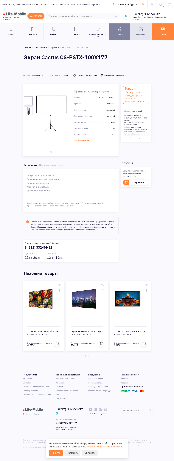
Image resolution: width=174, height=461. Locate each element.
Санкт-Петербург (125, 4)
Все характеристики (83, 140)
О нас (4, 4)
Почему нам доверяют (98, 386)
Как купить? (14, 4)
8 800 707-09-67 (66, 423)
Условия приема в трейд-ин (100, 390)
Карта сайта (60, 398)
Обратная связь (95, 383)
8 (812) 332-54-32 (146, 14)
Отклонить (89, 453)
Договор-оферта (30, 390)
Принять (56, 453)
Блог (73, 4)
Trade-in (44, 4)
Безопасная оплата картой (67, 390)
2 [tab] (85, 355)
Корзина (124, 379)
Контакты (64, 4)
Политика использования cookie (37, 386)
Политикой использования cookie (105, 447)
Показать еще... (136, 138)
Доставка (54, 4)
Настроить (72, 453)
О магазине (60, 383)
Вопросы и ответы (30, 4)
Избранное (125, 383)
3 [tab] (88, 355)
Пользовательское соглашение (37, 394)
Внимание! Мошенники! (66, 379)
